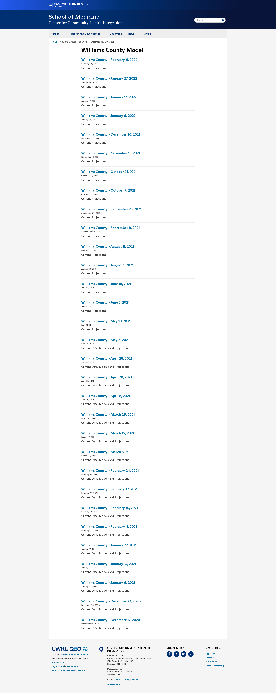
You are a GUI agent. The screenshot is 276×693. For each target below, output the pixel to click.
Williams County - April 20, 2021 (106, 377)
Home (54, 42)
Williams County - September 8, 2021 (110, 227)
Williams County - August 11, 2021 (107, 246)
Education (116, 33)
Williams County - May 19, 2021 (105, 321)
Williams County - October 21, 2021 (109, 171)
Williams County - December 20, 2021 (110, 134)
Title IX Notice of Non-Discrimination (69, 670)
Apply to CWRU (213, 653)
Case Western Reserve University (74, 654)
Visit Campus (212, 661)
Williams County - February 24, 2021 (110, 470)
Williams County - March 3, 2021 (107, 452)
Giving (147, 33)
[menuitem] (57, 33)
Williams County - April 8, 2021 (105, 396)
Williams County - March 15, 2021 (107, 433)
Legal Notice (58, 666)
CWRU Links (213, 648)
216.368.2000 (58, 662)
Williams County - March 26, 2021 (108, 414)
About (55, 33)
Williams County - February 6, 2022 (109, 59)
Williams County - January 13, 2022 (109, 97)
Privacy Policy (71, 666)
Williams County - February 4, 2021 (109, 526)
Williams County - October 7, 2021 (108, 190)
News (131, 33)
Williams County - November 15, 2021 (110, 153)
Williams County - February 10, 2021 (109, 508)
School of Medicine (74, 16)
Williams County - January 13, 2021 (108, 564)
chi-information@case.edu (125, 679)
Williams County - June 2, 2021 (105, 302)
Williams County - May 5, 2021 (105, 340)
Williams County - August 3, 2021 (107, 265)
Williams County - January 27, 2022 (109, 78)
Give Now (210, 657)
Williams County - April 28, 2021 (106, 358)
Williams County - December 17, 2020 (110, 620)
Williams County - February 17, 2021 (109, 489)
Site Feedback (113, 684)
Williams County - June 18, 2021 (106, 284)
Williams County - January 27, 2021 (108, 545)
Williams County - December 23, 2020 (111, 601)
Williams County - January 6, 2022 (108, 115)
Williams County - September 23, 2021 (111, 209)
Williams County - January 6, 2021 (108, 582)
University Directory (215, 665)
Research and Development (84, 33)
